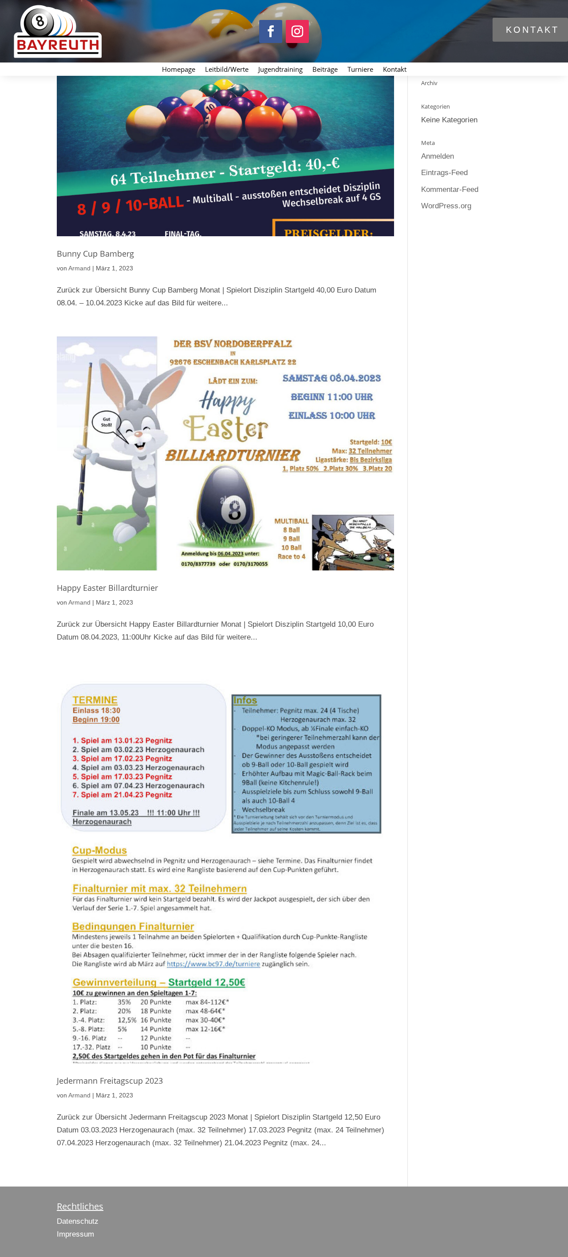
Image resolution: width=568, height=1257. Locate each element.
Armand (79, 268)
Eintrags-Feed (444, 172)
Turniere (360, 70)
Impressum (75, 1234)
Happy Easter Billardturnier (107, 587)
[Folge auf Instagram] (297, 31)
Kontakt (394, 70)
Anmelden (437, 156)
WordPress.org (446, 206)
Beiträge (325, 70)
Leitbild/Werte (226, 70)
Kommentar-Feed (449, 189)
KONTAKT (532, 30)
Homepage (178, 70)
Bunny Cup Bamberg (95, 253)
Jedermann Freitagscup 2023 (110, 1080)
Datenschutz (78, 1221)
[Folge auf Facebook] (270, 31)
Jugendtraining (280, 70)
